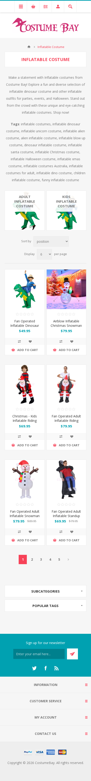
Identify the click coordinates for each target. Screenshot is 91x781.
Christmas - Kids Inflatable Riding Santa (24, 420)
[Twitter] (34, 668)
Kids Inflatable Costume (66, 201)
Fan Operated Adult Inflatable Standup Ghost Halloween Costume (66, 518)
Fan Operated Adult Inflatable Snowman (25, 513)
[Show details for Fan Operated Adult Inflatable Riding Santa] (66, 384)
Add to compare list (19, 341)
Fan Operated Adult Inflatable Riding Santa (66, 420)
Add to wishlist (30, 341)
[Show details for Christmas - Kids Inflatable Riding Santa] (25, 384)
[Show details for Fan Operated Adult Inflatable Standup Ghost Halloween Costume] (66, 479)
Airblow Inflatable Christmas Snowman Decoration (66, 325)
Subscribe (72, 653)
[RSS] (56, 668)
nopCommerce (55, 768)
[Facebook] (45, 668)
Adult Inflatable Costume (24, 201)
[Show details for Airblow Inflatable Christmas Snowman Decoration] (66, 289)
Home (29, 47)
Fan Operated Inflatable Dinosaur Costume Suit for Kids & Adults (24, 328)
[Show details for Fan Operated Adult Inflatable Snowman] (25, 479)
